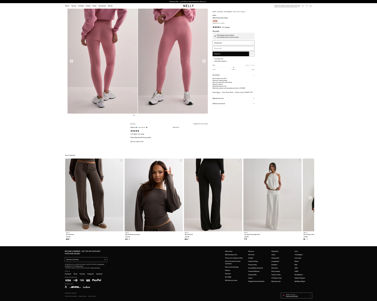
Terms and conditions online (234, 258)
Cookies (250, 258)
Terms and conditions (71, 296)
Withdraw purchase (231, 280)
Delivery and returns (219, 103)
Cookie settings (253, 261)
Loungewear (275, 261)
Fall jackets (274, 251)
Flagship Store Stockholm (256, 281)
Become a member (72, 259)
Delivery (227, 270)
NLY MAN (228, 277)
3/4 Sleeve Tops (276, 278)
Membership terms (231, 255)
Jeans (273, 255)
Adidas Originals (300, 278)
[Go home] (188, 6)
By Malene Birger (300, 281)
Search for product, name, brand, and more (286, 6)
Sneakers (274, 265)
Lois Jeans (298, 258)
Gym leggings (228, 11)
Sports (214, 11)
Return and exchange (232, 267)
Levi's (296, 251)
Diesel (296, 261)
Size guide (216, 31)
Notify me (217, 54)
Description (216, 75)
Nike (296, 265)
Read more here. (95, 268)
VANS (296, 271)
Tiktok (75, 274)
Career (250, 278)
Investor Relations (253, 271)
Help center (228, 251)
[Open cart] (310, 6)
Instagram (90, 274)
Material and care (218, 98)
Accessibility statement (255, 268)
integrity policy (79, 266)
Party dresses (275, 271)
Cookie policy (92, 296)
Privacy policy (252, 265)
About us (251, 251)
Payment (228, 274)
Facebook (68, 274)
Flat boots (274, 268)
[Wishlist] (307, 6)
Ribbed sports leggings (239, 11)
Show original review (138, 141)
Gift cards (251, 255)
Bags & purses (275, 281)
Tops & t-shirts (276, 275)
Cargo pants (275, 258)
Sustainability (252, 275)
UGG (296, 268)
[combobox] (234, 43)
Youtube (82, 274)
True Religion (299, 255)
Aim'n (214, 15)
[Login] (303, 6)
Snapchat (99, 274)
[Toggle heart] (252, 54)
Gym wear (220, 11)
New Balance (299, 275)
